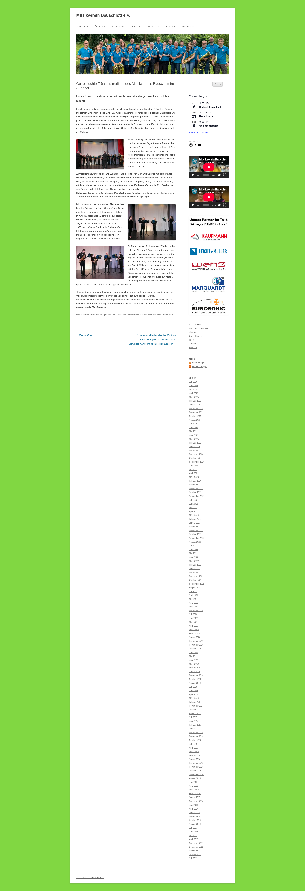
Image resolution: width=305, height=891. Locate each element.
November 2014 (196, 801)
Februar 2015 (195, 793)
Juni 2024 (193, 465)
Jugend (192, 343)
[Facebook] (191, 146)
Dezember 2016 (196, 732)
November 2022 (196, 530)
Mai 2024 (193, 469)
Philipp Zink (167, 315)
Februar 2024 (195, 481)
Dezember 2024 (196, 450)
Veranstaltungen (199, 366)
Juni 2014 (193, 805)
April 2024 (193, 473)
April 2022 (193, 557)
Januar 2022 (194, 568)
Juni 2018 (193, 690)
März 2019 (194, 664)
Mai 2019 (193, 656)
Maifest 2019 (84, 335)
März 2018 (194, 698)
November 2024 (196, 454)
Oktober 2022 (195, 534)
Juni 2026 (193, 385)
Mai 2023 (193, 507)
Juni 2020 (193, 618)
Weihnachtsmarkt (208, 125)
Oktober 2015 (195, 770)
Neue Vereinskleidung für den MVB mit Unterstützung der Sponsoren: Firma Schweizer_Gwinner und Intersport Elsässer (152, 339)
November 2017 (196, 706)
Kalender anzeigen (198, 132)
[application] (209, 167)
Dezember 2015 (196, 763)
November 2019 (196, 645)
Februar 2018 (195, 702)
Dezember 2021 (196, 572)
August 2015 (195, 778)
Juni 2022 (193, 549)
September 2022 (196, 538)
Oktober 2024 (195, 458)
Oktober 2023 (195, 492)
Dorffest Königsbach (210, 106)
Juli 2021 (193, 591)
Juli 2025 (193, 424)
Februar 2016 (195, 755)
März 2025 (194, 439)
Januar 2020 (194, 637)
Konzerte (122, 315)
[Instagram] (195, 146)
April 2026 (193, 393)
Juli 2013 (193, 828)
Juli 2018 (193, 687)
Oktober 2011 (195, 854)
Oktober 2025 (195, 416)
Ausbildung (118, 26)
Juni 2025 (193, 427)
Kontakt (170, 26)
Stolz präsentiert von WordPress (90, 878)
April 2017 (193, 721)
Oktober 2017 (195, 709)
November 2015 (196, 767)
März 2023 (194, 515)
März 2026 (194, 397)
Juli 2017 (193, 717)
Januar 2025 (194, 446)
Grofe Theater (195, 336)
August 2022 (195, 542)
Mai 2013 (193, 835)
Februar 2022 (195, 565)
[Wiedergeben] (193, 175)
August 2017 (195, 713)
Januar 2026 (194, 404)
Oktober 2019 (195, 648)
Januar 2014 (194, 812)
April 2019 (193, 660)
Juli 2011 (193, 858)
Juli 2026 (193, 382)
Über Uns (100, 26)
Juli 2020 (193, 614)
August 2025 (195, 420)
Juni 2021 (193, 595)
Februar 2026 (195, 401)
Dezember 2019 (196, 641)
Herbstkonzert (206, 116)
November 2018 (196, 675)
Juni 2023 (193, 504)
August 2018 (195, 683)
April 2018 (193, 694)
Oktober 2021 (195, 580)
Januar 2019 (194, 671)
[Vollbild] (224, 175)
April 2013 (193, 839)
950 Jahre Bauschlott (199, 328)
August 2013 (195, 824)
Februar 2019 (195, 668)
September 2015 (196, 774)
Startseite (82, 26)
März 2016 (194, 751)
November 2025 (196, 412)
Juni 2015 (193, 782)
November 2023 (196, 488)
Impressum (188, 26)
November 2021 (196, 576)
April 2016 (193, 748)
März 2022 (194, 561)
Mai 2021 (193, 599)
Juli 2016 (193, 744)
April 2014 (193, 809)
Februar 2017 (195, 725)
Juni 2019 (193, 652)
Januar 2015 (194, 797)
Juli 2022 (193, 546)
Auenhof (157, 315)
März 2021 (194, 607)
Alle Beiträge (198, 363)
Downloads (153, 26)
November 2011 (196, 851)
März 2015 (194, 790)
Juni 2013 (193, 831)
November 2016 (196, 736)
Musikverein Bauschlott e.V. (103, 15)
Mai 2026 (193, 389)
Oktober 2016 (195, 740)
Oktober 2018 (195, 679)
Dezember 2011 (196, 847)
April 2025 (193, 435)
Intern (191, 340)
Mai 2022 (193, 553)
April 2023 (193, 511)
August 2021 (195, 587)
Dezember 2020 (196, 610)
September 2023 (196, 496)
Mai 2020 (193, 622)
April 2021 (193, 603)
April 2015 (193, 786)
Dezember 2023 (196, 485)
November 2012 (196, 843)
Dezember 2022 (196, 526)
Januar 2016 (194, 759)
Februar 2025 (195, 443)
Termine (135, 26)
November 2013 (196, 816)
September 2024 (196, 462)
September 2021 (196, 584)
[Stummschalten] (219, 175)
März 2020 (194, 629)
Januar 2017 (194, 729)
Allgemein (193, 332)
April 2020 (193, 626)
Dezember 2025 (196, 408)
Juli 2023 (193, 500)
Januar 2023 (194, 523)
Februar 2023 (195, 519)
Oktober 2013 (195, 820)
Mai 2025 (193, 431)
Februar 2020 (195, 633)
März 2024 (194, 477)
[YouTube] (200, 146)
